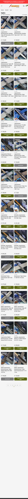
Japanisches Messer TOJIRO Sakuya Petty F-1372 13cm (7, 155)
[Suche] (24, 6)
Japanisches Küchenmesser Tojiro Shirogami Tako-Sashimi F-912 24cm (20, 156)
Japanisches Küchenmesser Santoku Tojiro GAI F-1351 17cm (20, 33)
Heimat (2, 9)
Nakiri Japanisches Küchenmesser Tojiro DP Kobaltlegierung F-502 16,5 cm (7, 309)
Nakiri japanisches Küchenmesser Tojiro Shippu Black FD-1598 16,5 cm (6, 370)
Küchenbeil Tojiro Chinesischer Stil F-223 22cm (6, 277)
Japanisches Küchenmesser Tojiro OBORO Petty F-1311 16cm (6, 126)
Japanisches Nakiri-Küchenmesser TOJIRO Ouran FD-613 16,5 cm (6, 339)
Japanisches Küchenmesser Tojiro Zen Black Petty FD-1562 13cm (7, 217)
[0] (26, 6)
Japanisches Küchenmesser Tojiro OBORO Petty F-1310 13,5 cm (20, 95)
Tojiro (2, 30)
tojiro (11, 9)
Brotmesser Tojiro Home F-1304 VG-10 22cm (20, 276)
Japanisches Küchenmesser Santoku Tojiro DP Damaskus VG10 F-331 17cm (7, 34)
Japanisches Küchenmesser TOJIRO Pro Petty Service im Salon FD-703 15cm (20, 126)
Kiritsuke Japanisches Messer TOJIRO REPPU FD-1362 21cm (20, 247)
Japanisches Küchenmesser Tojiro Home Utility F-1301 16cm (7, 94)
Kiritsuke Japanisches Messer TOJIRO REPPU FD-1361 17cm (6, 247)
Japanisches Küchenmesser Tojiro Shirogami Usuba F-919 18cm (6, 187)
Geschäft (6, 9)
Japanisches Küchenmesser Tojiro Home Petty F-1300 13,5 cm (20, 65)
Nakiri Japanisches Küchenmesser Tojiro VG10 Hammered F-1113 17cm (20, 370)
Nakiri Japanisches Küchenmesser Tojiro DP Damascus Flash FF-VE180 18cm (20, 309)
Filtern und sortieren (6, 14)
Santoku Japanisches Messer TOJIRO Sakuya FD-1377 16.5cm (20, 339)
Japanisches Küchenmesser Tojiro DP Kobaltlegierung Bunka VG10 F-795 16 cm (7, 65)
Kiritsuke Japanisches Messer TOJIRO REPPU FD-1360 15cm (20, 216)
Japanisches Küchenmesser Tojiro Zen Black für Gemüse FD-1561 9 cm (20, 187)
